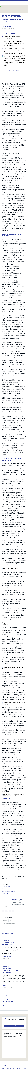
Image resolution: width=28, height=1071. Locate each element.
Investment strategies (10, 1055)
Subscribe (14, 1025)
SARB (11, 920)
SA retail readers (6, 886)
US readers (5, 893)
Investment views (5, 940)
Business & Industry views (11, 1040)
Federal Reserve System (9, 923)
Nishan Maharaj (7, 26)
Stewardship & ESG (9, 1052)
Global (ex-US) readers (8, 891)
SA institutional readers (8, 889)
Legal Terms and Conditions (9, 1066)
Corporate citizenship (10, 1043)
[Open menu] (2, 3)
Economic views (9, 1046)
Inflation (5, 920)
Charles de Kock (7, 956)
